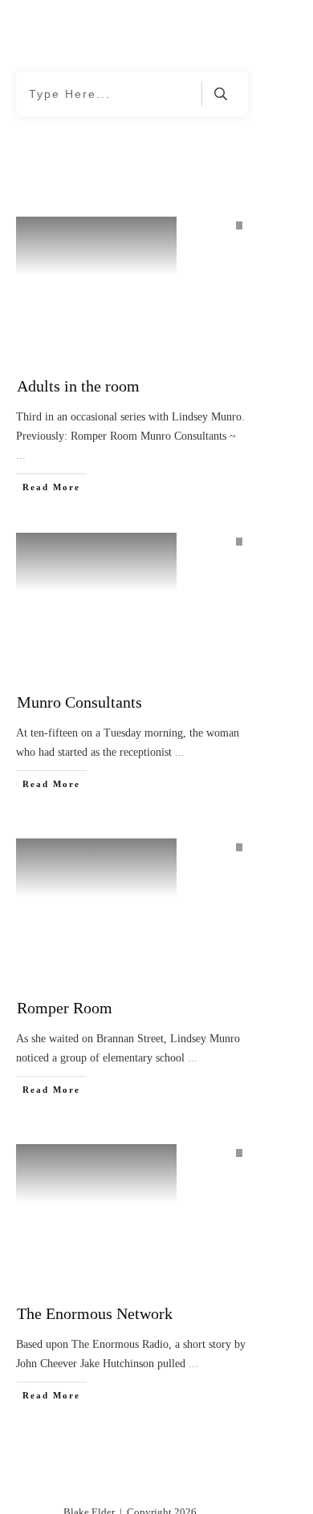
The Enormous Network (95, 1313)
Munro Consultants (79, 702)
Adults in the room (78, 386)
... (21, 455)
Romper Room (64, 1008)
